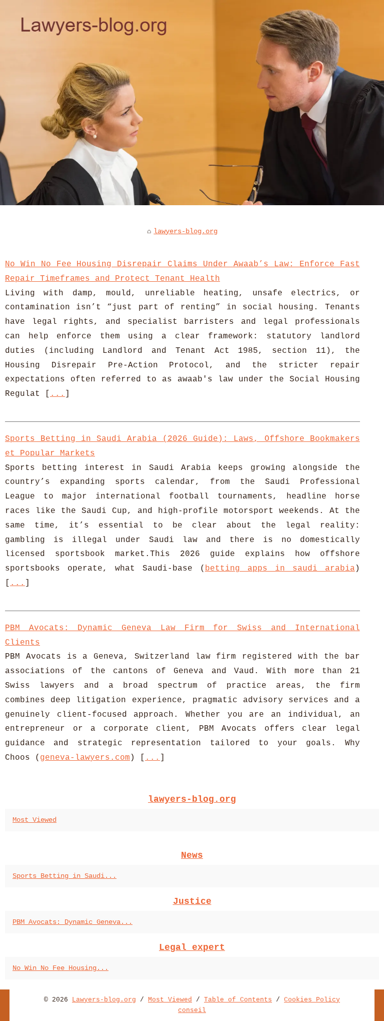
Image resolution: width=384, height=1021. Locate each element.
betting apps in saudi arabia (280, 568)
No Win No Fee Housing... (60, 968)
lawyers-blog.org (186, 231)
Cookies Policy (312, 999)
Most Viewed (34, 820)
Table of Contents (238, 999)
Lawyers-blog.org (104, 999)
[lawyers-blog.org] (192, 102)
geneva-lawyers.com (85, 757)
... (57, 393)
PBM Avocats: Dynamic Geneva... (72, 922)
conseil (192, 1010)
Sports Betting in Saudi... (64, 876)
